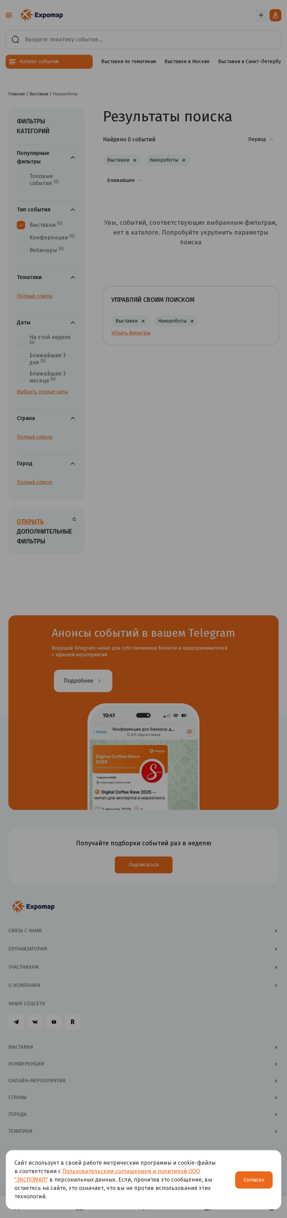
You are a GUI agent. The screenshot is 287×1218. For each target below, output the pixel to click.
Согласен (254, 1180)
